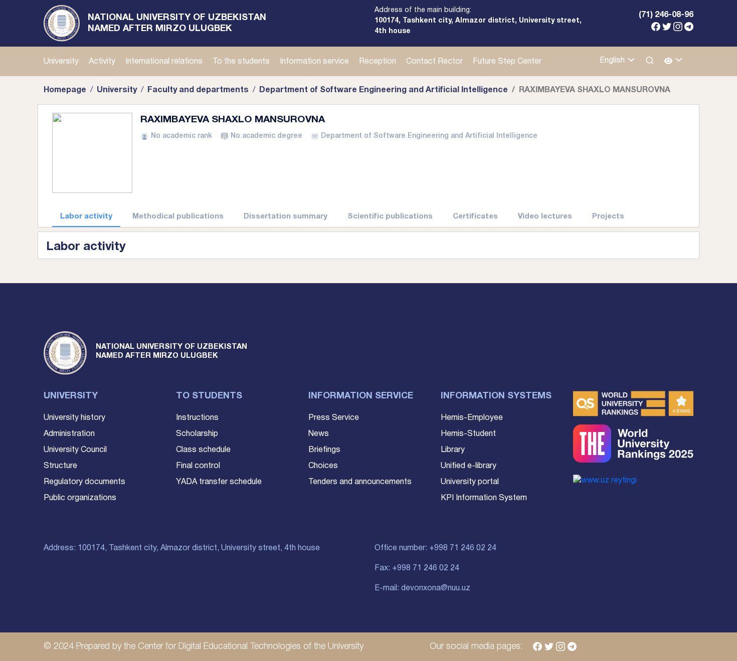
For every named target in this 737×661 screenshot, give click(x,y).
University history (74, 417)
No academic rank (181, 136)
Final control (198, 466)
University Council (75, 450)
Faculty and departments (198, 90)
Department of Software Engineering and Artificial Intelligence (383, 90)
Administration (69, 433)
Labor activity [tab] (86, 216)
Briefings (324, 450)
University (61, 61)
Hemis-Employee (472, 417)
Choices (323, 466)
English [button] (613, 60)
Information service (314, 61)
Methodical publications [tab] (178, 216)
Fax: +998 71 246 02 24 (417, 568)
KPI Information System (484, 498)
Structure (60, 466)
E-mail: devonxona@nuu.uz (422, 588)
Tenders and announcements (360, 482)
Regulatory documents (84, 482)
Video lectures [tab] (545, 216)
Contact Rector (434, 61)
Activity (102, 61)
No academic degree (266, 136)
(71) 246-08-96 (666, 15)
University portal (470, 482)
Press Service (333, 417)
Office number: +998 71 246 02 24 (435, 548)
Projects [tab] (608, 216)
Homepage (65, 90)
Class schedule (203, 450)
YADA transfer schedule (219, 482)
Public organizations (80, 498)
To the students (241, 61)
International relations (164, 61)
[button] (673, 61)
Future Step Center (507, 61)
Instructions (197, 417)
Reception (377, 61)
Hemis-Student (468, 433)
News (318, 433)
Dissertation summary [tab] (285, 216)
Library (453, 450)
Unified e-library (468, 466)
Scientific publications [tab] (390, 216)
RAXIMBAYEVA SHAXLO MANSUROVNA (232, 119)
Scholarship (197, 433)
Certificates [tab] (475, 216)
